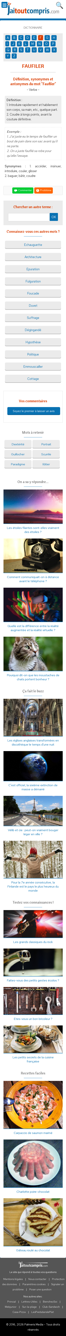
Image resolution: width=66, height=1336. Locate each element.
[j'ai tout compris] (33, 9)
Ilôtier (46, 464)
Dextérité (18, 444)
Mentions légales (13, 1279)
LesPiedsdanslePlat (42, 1312)
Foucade (33, 293)
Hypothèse (33, 342)
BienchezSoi (50, 1301)
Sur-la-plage (29, 1306)
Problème (45, 190)
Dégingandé (33, 330)
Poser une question (40, 1289)
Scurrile (46, 454)
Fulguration (33, 281)
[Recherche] (59, 4)
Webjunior (10, 1306)
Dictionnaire (33, 28)
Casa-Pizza (19, 1312)
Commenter (25, 190)
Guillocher (18, 454)
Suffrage (33, 318)
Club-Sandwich (51, 1306)
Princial (11, 1301)
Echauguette (33, 245)
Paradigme (18, 464)
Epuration (33, 269)
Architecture (33, 257)
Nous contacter (37, 1279)
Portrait (46, 444)
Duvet (33, 306)
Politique (33, 354)
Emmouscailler (33, 367)
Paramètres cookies (34, 1284)
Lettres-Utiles (29, 1301)
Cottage (33, 379)
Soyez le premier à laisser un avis (34, 411)
